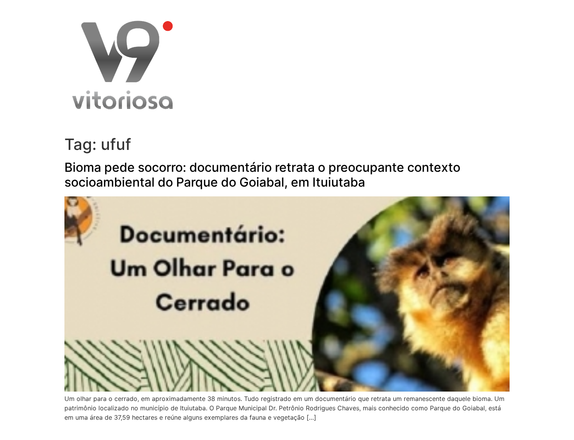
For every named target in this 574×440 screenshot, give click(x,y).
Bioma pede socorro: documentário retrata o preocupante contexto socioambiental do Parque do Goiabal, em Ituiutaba (262, 175)
